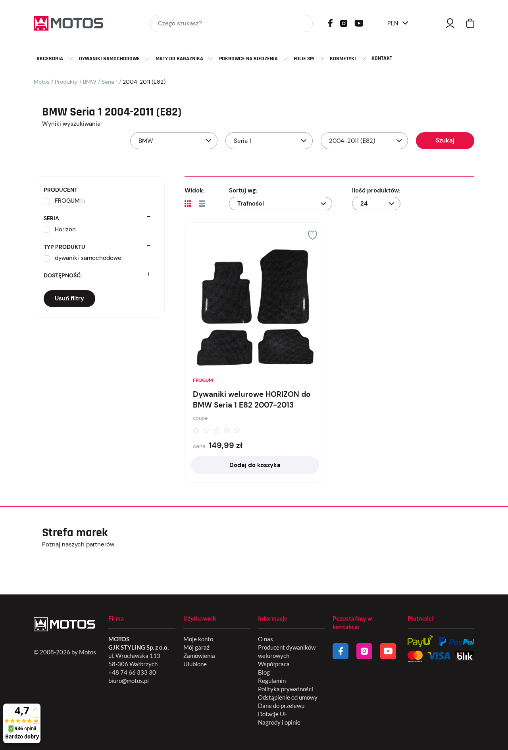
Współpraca (274, 663)
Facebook (330, 23)
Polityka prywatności (285, 688)
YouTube (358, 22)
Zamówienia (199, 655)
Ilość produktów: (376, 190)
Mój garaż (196, 647)
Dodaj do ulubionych (312, 235)
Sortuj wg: (243, 190)
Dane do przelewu (281, 705)
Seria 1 (109, 81)
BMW (89, 81)
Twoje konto (450, 23)
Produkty (66, 81)
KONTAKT (381, 58)
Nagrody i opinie (279, 722)
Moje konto (198, 638)
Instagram (343, 22)
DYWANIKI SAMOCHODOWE (109, 58)
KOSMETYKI (343, 58)
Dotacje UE (273, 713)
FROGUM (203, 380)
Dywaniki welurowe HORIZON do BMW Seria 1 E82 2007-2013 (252, 399)
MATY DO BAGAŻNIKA (179, 58)
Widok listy (202, 203)
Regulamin (272, 680)
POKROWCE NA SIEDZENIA (248, 58)
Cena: (200, 446)
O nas (265, 638)
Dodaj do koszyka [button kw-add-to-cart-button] (255, 465)
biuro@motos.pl (128, 680)
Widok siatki (188, 203)
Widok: (195, 190)
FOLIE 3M (304, 58)
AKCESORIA (50, 58)
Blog (264, 672)
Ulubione (195, 663)
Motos (42, 81)
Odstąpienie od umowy (288, 697)
